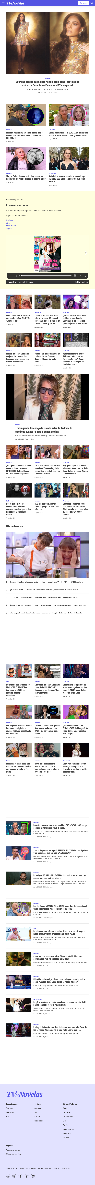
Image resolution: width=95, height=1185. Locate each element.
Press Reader (11, 225)
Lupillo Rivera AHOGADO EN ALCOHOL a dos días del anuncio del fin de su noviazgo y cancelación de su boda (60, 907)
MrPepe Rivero (47, 966)
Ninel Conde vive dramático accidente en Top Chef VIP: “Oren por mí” (18, 318)
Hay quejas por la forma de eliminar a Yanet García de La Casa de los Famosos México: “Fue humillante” (75, 469)
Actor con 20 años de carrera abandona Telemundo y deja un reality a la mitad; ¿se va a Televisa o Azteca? (47, 469)
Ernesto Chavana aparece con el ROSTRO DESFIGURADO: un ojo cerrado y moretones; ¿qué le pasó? (60, 826)
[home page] (15, 3)
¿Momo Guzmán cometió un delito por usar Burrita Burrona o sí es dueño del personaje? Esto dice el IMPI (75, 319)
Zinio (8, 222)
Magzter (9, 228)
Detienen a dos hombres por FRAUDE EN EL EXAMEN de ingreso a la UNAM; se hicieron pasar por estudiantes (18, 690)
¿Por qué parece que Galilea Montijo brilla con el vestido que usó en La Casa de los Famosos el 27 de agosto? (47, 83)
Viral (7, 682)
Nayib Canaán (46, 1014)
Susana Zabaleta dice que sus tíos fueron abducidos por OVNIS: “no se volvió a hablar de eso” (47, 729)
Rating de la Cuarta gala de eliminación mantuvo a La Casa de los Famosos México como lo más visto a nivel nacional (60, 1028)
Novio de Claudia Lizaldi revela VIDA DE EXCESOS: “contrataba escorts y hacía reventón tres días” (47, 767)
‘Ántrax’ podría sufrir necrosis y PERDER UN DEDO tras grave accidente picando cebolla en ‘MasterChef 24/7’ (48, 605)
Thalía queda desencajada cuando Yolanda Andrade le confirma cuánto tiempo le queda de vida (43, 429)
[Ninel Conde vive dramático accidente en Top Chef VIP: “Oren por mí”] (19, 302)
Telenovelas (38, 312)
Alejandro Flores (52, 92)
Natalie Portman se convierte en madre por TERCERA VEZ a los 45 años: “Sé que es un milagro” (67, 179)
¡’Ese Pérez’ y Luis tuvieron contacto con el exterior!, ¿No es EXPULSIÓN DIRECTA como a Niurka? (44, 597)
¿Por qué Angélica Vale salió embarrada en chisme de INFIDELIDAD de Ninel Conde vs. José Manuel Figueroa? (18, 469)
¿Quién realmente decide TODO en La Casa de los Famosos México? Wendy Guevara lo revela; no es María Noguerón (73, 359)
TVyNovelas (46, 1037)
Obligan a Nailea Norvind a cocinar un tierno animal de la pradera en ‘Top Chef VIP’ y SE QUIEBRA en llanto (46, 582)
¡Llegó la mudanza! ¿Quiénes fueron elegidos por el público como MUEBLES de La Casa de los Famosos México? (59, 980)
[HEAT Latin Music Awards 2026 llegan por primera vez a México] (47, 490)
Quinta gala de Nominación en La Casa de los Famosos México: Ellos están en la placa (47, 357)
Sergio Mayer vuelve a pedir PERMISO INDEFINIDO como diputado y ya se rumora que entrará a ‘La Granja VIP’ (60, 851)
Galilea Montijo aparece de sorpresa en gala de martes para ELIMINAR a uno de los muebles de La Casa (75, 688)
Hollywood (52, 173)
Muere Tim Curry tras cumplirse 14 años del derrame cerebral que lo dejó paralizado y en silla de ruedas (18, 509)
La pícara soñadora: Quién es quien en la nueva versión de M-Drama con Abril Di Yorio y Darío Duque (59, 1003)
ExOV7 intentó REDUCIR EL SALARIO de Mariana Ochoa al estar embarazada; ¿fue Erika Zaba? (69, 134)
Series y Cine (37, 999)
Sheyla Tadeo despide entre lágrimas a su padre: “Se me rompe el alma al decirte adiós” (26, 177)
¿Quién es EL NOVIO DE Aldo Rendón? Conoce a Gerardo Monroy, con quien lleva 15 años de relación (44, 590)
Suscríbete (83, 3)
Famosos (47, 78)
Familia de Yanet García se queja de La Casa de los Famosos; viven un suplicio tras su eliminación (17, 357)
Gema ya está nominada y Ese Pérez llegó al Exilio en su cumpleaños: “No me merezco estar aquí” (57, 957)
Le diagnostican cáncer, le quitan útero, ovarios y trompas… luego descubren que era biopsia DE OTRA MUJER (59, 932)
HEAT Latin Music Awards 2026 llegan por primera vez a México (47, 506)
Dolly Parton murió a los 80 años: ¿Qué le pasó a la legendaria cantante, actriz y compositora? (75, 767)
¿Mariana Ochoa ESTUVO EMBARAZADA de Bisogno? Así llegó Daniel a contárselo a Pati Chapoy (75, 729)
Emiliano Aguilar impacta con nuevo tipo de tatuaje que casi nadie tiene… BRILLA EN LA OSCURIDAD (25, 135)
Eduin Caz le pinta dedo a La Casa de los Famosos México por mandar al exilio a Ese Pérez (18, 767)
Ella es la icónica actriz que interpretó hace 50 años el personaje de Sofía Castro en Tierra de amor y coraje (47, 319)
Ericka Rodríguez (47, 837)
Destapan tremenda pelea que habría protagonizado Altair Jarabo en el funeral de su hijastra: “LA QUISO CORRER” (75, 509)
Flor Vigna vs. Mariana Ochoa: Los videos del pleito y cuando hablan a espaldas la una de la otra (19, 729)
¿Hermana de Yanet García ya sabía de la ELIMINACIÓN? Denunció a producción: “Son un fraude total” (47, 688)
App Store (9, 220)
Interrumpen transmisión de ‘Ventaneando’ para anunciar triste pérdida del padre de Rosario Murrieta (46, 613)
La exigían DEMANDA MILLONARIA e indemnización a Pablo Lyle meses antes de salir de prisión (59, 876)
